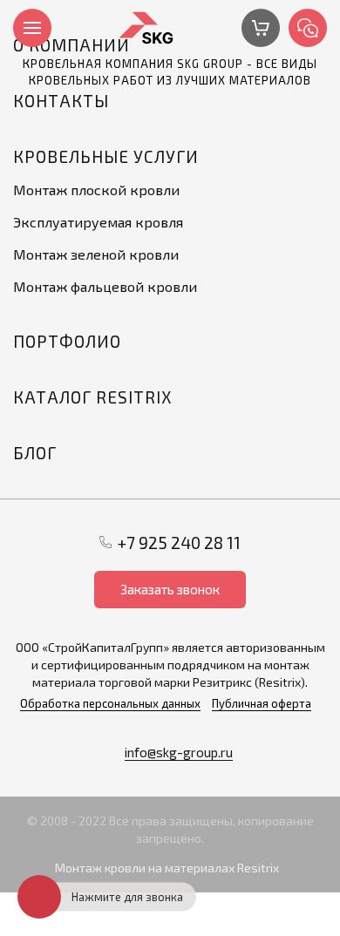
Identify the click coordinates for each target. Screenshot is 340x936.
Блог (35, 453)
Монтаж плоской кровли (96, 189)
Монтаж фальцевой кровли (105, 286)
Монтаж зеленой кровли (96, 254)
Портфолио (67, 341)
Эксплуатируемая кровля (98, 222)
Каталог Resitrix (92, 397)
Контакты (61, 101)
